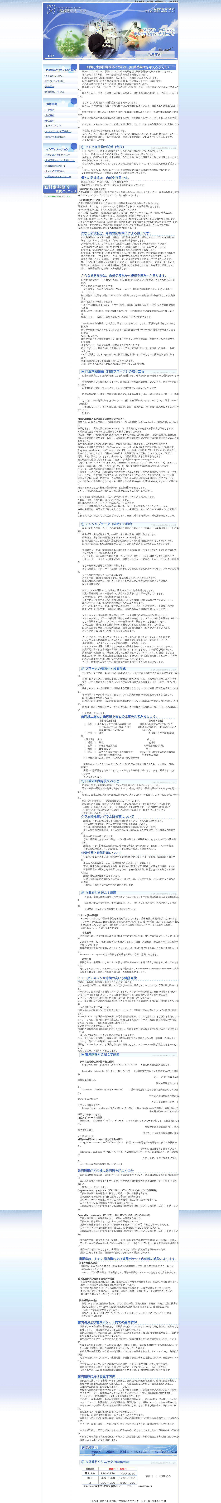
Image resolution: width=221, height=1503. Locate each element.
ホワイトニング (142, 1451)
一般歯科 (96, 1451)
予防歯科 (124, 1451)
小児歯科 (110, 1451)
